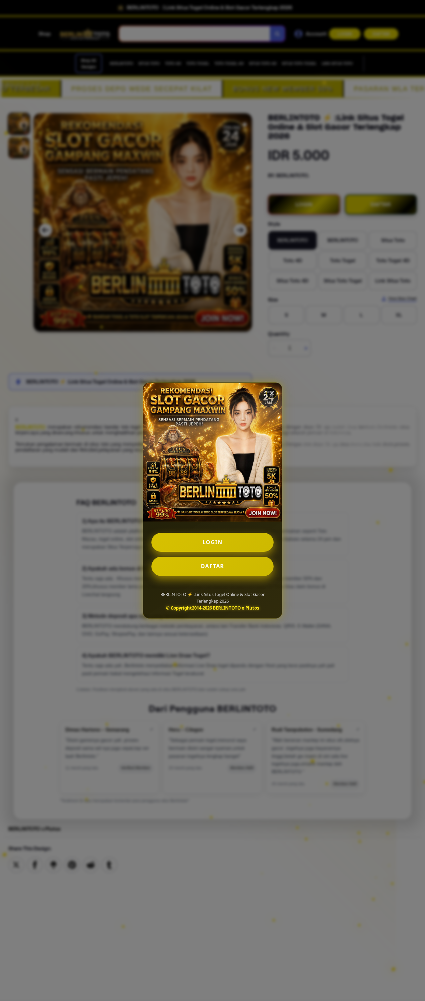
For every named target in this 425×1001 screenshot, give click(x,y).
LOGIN (213, 542)
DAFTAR (212, 566)
